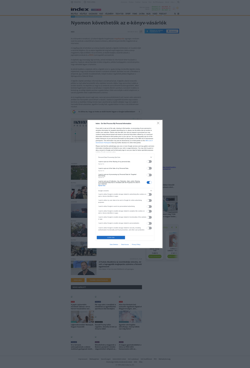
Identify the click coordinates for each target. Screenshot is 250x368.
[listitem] (125, 157)
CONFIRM (111, 237)
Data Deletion (114, 244)
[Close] (159, 124)
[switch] (149, 161)
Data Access (125, 244)
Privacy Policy (136, 244)
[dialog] (125, 184)
